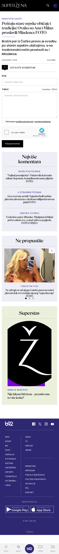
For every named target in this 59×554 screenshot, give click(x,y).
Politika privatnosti (35, 479)
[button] (26, 298)
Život (8, 450)
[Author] (29, 353)
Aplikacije (30, 483)
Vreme (28, 450)
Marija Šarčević (18, 389)
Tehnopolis (11, 476)
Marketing (30, 466)
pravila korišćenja (43, 121)
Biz (6, 445)
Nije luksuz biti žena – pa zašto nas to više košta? (29, 395)
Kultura (9, 463)
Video (28, 437)
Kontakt (29, 492)
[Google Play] (17, 509)
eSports (9, 472)
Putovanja (10, 459)
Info (7, 437)
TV (26, 441)
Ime (4, 75)
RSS (27, 488)
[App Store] (42, 509)
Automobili (10, 480)
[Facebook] (33, 424)
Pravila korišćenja (35, 475)
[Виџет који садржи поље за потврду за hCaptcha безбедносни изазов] (25, 132)
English (29, 445)
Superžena (10, 467)
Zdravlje (9, 454)
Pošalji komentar (12, 143)
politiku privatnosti (24, 121)
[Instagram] (46, 424)
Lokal (8, 485)
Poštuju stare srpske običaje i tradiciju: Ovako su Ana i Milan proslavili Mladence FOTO (27, 28)
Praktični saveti (12, 18)
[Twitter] (39, 424)
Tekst (5, 89)
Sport (8, 441)
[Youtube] (52, 424)
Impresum (30, 470)
